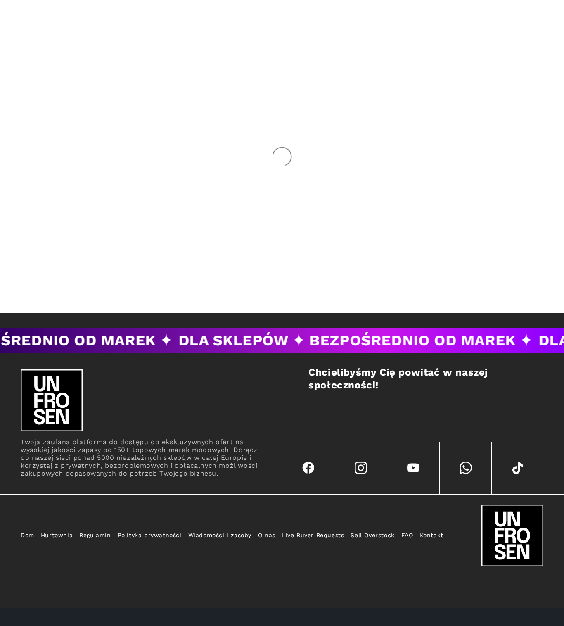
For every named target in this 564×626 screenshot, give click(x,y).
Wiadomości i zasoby (219, 535)
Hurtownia (57, 535)
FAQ (407, 535)
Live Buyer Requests (313, 535)
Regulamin (95, 535)
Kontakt (431, 535)
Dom (27, 535)
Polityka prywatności (150, 535)
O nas (266, 535)
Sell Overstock (372, 535)
